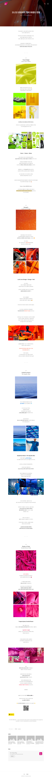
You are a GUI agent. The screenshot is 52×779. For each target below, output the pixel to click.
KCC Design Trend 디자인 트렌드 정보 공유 (16, 754)
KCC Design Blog (13, 752)
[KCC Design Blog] (9, 4)
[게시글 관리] (12, 729)
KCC (24, 774)
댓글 (9, 749)
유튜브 (27, 774)
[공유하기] (11, 729)
